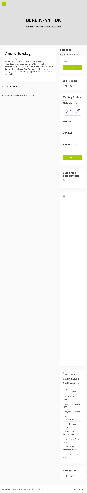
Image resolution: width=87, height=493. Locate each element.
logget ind (17, 95)
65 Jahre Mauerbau (72, 411)
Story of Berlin (33, 64)
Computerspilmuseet (24, 61)
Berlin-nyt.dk (43, 20)
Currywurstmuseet (17, 64)
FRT (83, 489)
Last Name (67, 133)
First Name (67, 121)
